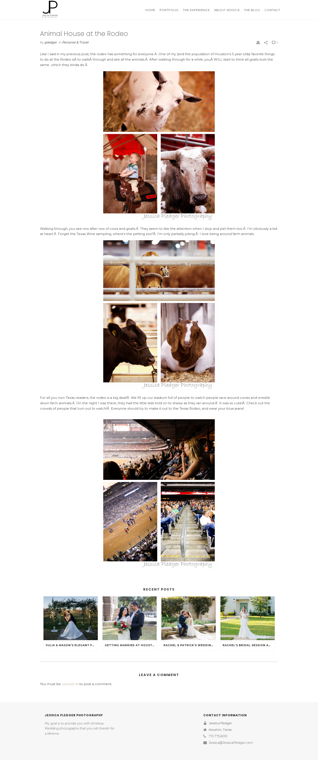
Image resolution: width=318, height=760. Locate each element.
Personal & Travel (75, 42)
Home (150, 10)
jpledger (51, 42)
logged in (70, 684)
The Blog (252, 10)
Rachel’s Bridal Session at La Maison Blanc (249, 645)
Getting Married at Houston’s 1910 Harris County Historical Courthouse (131, 645)
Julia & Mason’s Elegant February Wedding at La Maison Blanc (72, 645)
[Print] (258, 42)
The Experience (196, 10)
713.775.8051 (218, 736)
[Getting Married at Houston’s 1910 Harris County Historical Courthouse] (130, 618)
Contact (272, 10)
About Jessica (227, 10)
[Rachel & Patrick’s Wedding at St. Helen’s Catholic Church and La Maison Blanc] (188, 618)
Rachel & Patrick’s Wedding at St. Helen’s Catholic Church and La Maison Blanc (190, 645)
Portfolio (169, 10)
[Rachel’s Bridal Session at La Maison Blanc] (247, 618)
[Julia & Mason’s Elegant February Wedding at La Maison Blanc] (70, 618)
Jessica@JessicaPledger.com (231, 743)
